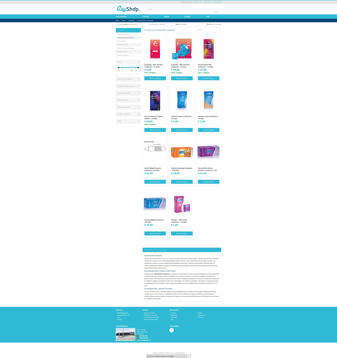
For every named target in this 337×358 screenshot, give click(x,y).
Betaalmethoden (149, 313)
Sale (207, 16)
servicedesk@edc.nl (143, 340)
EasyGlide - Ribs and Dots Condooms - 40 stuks (180, 66)
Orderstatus (201, 315)
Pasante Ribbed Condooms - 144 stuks (154, 221)
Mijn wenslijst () (217, 2)
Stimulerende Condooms (167, 258)
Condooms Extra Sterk (123, 34)
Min (118, 70)
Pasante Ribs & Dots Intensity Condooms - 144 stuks (207, 169)
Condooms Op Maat (122, 44)
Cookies (199, 313)
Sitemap (200, 317)
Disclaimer (167, 353)
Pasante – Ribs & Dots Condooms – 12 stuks (179, 221)
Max (132, 70)
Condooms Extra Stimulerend (125, 37)
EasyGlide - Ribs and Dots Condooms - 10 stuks (153, 66)
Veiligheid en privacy (150, 315)
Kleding (145, 16)
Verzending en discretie (151, 317)
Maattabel (174, 315)
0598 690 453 (143, 338)
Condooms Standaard (123, 55)
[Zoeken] (186, 9)
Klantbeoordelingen (180, 353)
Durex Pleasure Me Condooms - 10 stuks (205, 66)
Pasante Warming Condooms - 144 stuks (181, 169)
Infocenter (174, 317)
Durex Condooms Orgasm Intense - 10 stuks (153, 117)
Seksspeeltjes (121, 16)
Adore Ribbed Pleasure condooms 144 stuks (152, 169)
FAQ (172, 319)
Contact (173, 313)
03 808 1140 (143, 336)
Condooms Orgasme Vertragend (125, 48)
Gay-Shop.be (147, 291)
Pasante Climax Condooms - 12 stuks (208, 117)
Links (118, 317)
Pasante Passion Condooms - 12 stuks (181, 117)
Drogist (187, 16)
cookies (171, 356)
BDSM (166, 16)
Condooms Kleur (121, 41)
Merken (119, 319)
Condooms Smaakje (122, 51)
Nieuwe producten (123, 315)
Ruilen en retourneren (151, 319)
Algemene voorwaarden (158, 353)
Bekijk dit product (155, 78)
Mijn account (207, 2)
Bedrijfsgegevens (122, 313)
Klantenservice (198, 2)
